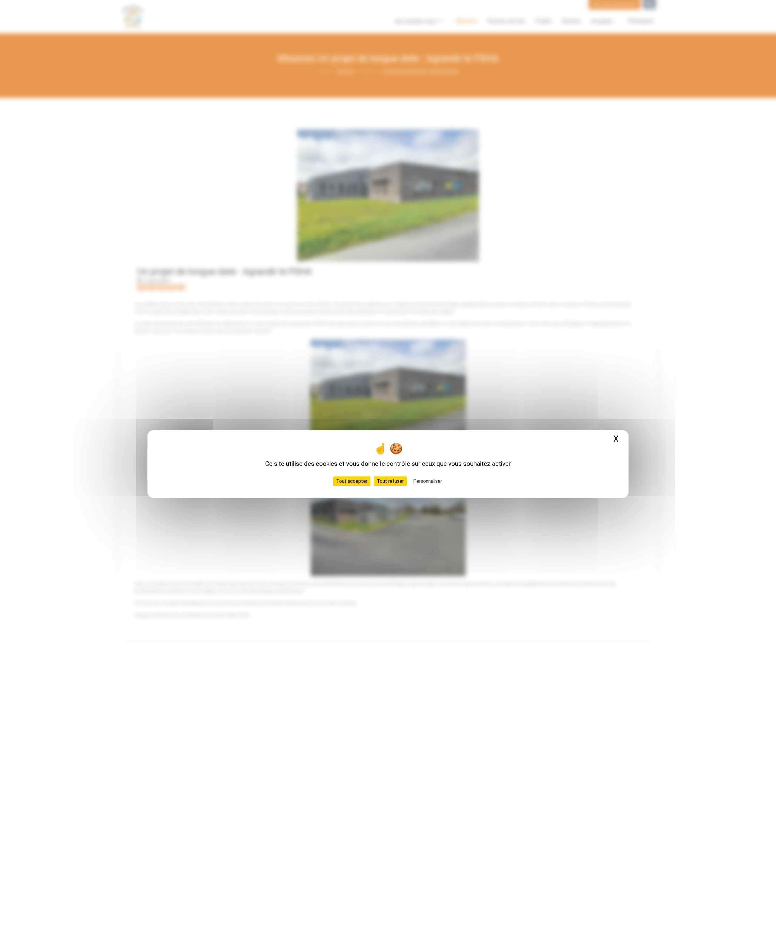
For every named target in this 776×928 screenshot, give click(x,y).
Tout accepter (351, 481)
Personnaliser (427, 481)
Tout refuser (390, 481)
